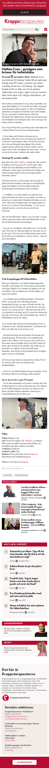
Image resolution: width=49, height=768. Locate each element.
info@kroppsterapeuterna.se (16, 716)
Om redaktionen (24, 762)
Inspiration (24, 498)
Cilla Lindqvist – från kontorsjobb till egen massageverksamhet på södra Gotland (32, 508)
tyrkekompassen (31, 454)
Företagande (25, 530)
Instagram (24, 461)
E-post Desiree (11, 731)
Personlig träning (21, 475)
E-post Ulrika (10, 740)
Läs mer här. (41, 5)
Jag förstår (24, 12)
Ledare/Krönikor (13, 624)
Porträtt (6, 77)
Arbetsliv (24, 515)
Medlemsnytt (33, 530)
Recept (8, 643)
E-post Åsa (9, 750)
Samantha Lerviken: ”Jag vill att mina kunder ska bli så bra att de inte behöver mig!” (27, 554)
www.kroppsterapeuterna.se (16, 719)
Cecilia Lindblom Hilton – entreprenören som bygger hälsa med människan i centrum (34, 491)
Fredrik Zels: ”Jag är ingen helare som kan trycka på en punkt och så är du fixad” (25, 581)
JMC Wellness (20, 162)
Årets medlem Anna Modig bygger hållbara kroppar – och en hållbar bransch (33, 524)
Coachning (8, 475)
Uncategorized (38, 498)
